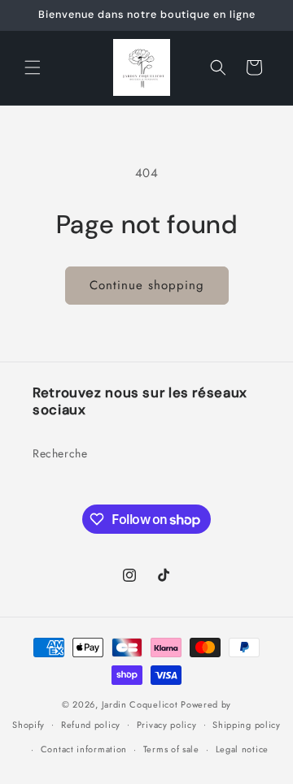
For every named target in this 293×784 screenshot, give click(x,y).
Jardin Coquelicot (140, 704)
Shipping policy (246, 724)
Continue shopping (147, 285)
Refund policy (90, 724)
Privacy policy (167, 724)
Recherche (60, 453)
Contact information (84, 749)
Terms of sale (171, 749)
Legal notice (242, 749)
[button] (32, 67)
